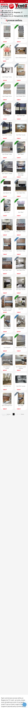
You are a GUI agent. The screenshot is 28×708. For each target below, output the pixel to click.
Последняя (22, 414)
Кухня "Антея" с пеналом (7, 135)
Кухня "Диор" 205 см (21, 270)
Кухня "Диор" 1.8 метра (7, 251)
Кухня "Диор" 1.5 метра (20, 231)
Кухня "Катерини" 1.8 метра (21, 347)
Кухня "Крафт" (21, 405)
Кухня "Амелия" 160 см (7, 96)
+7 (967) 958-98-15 (8, 14)
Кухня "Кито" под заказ (21, 386)
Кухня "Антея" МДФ (21, 115)
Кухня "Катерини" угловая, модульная (21, 367)
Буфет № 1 (7, 38)
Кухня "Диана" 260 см (21, 193)
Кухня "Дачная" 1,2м (7, 193)
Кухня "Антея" (7, 115)
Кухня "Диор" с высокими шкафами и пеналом (7, 309)
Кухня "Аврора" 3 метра (7, 77)
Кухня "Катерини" (20, 328)
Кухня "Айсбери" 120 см (21, 77)
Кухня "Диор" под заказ (7, 289)
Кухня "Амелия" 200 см (21, 96)
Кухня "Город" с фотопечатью (21, 174)
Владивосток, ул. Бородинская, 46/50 (14, 16)
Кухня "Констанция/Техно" (7, 405)
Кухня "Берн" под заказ (20, 135)
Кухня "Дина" (7, 212)
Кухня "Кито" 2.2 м (7, 386)
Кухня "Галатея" (21, 154)
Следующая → (8, 414)
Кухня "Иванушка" (7, 328)
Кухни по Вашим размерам (21, 57)
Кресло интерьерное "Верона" (7, 58)
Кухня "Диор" (21, 212)
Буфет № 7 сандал (21, 38)
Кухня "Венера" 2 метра (7, 154)
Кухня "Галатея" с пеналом (7, 173)
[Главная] (1, 18)
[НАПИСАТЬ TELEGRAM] (24, 704)
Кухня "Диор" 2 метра (21, 251)
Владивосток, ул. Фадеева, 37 (11, 12)
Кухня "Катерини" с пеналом (7, 367)
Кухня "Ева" (21, 309)
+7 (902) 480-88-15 (8, 11)
